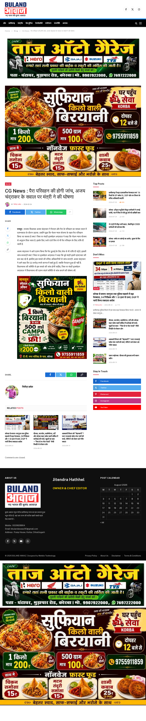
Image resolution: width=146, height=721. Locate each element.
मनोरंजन (48, 23)
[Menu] (140, 23)
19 (115, 508)
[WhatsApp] (7, 242)
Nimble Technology (47, 556)
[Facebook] (7, 228)
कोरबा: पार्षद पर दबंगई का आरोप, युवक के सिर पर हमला (124, 240)
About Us (104, 556)
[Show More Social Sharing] (70, 212)
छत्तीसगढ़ (12, 23)
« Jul (102, 522)
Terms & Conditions (132, 556)
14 (126, 503)
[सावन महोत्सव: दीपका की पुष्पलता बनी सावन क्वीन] (99, 359)
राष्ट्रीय (20, 23)
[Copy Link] (7, 249)
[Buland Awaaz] (15, 9)
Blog (8, 184)
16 (138, 503)
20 (120, 508)
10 (103, 503)
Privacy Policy (91, 556)
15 (132, 503)
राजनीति (57, 23)
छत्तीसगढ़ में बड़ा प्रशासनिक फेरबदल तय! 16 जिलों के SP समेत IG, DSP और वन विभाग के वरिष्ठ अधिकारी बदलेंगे (124, 195)
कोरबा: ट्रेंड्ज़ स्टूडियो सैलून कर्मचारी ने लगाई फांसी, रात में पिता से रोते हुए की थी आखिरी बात (124, 211)
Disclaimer (116, 556)
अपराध (65, 23)
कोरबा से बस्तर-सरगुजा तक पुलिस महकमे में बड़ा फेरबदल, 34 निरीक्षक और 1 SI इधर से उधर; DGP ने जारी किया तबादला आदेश (17, 437)
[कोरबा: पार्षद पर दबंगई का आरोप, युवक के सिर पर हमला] (99, 242)
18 (109, 508)
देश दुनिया (29, 23)
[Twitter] (7, 235)
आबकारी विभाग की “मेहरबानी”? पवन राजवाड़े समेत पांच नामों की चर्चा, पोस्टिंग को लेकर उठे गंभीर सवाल (73, 437)
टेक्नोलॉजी (38, 23)
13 (121, 503)
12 (115, 503)
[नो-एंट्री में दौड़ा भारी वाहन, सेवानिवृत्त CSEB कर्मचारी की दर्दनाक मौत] (99, 227)
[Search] (136, 23)
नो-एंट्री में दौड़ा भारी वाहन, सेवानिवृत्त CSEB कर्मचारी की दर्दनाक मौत (124, 225)
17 (103, 508)
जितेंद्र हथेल (17, 204)
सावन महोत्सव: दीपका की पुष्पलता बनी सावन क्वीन (124, 357)
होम (4, 23)
